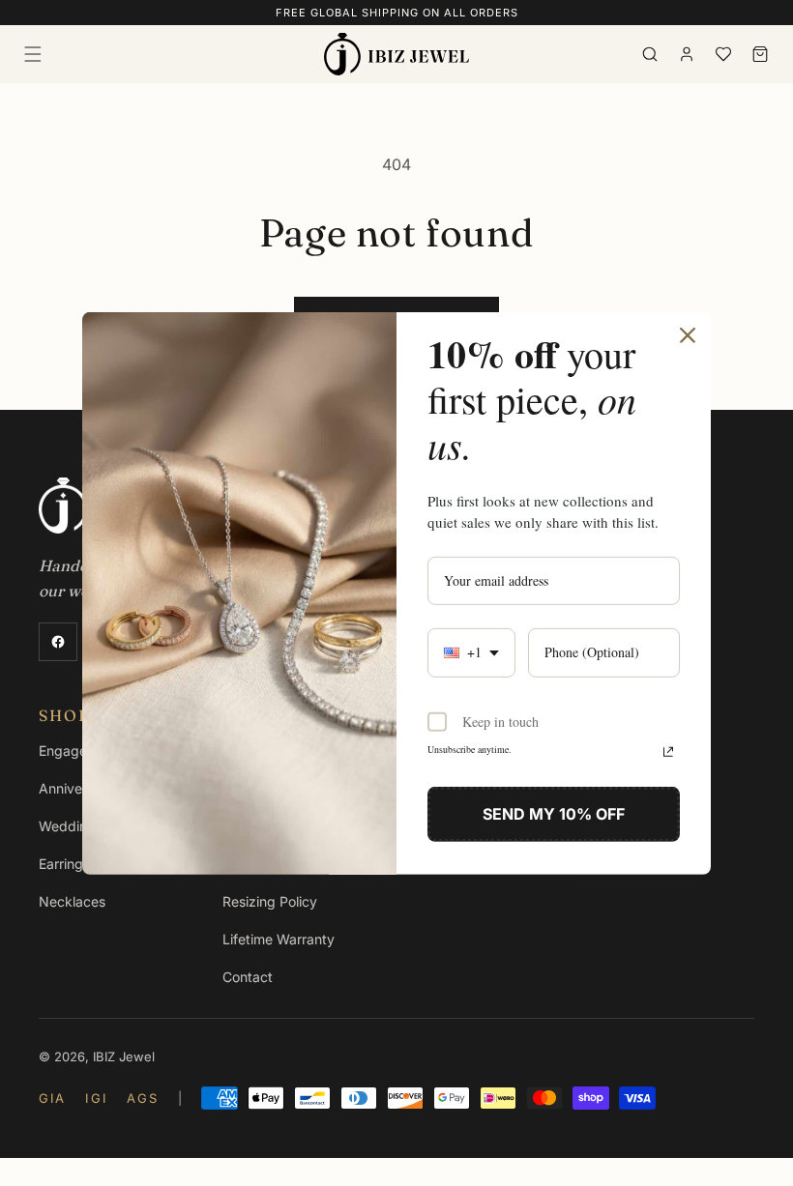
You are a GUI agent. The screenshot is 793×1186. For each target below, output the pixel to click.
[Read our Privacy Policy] (668, 752)
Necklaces (72, 901)
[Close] (687, 334)
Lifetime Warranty (278, 939)
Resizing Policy (269, 901)
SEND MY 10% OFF (554, 814)
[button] (32, 54)
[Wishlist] (723, 54)
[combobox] (471, 653)
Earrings (64, 863)
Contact (247, 977)
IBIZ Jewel (124, 1056)
